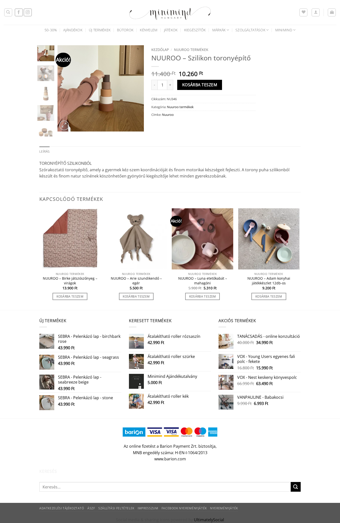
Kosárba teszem (199, 84)
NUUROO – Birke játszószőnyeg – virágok (70, 280)
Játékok (171, 30)
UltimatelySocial (209, 520)
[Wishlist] (303, 12)
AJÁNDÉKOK (72, 30)
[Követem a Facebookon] (19, 12)
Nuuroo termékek (191, 49)
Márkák (219, 30)
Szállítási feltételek (116, 508)
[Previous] (65, 88)
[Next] (135, 88)
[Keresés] (8, 12)
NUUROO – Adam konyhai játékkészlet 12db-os (268, 280)
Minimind (283, 30)
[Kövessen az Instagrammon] (28, 12)
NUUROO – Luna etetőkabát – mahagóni (202, 280)
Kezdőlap (160, 49)
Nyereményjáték (224, 508)
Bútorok (125, 30)
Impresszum (148, 508)
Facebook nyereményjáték (184, 508)
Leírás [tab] (44, 151)
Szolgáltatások (250, 30)
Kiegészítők (195, 30)
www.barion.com (170, 459)
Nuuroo (168, 114)
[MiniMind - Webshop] (170, 12)
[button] (316, 12)
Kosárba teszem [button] (70, 296)
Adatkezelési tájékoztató (61, 508)
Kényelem (148, 30)
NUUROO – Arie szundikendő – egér (136, 280)
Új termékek (100, 30)
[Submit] (296, 487)
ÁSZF (91, 508)
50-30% (51, 30)
